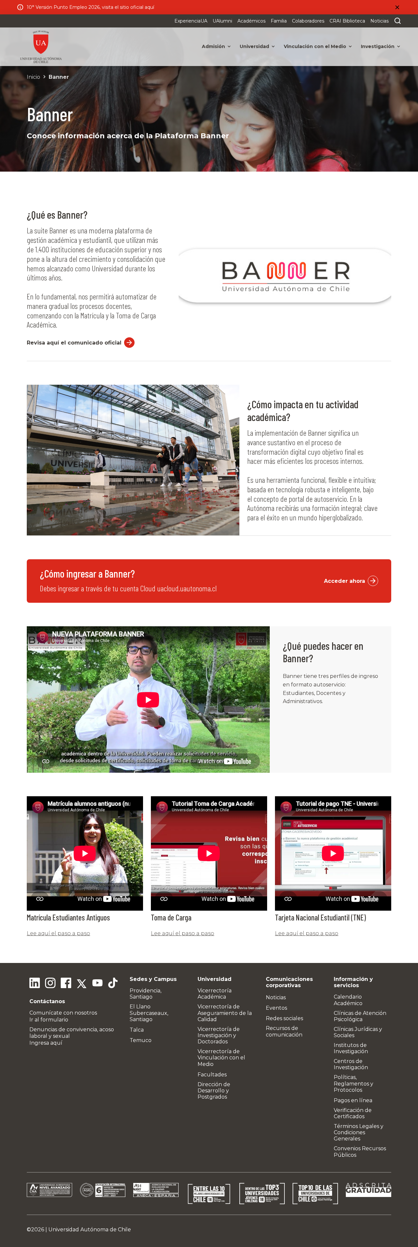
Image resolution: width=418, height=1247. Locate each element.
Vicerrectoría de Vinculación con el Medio (221, 1057)
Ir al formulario (48, 1020)
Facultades (212, 1074)
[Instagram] (50, 984)
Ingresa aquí (45, 1043)
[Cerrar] (397, 7)
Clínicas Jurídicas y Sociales (358, 1032)
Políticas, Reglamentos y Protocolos (353, 1083)
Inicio (33, 77)
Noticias (379, 21)
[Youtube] (97, 984)
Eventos (276, 1008)
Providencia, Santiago (145, 993)
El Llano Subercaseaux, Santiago (149, 1012)
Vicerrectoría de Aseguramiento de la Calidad (225, 1012)
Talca (137, 1030)
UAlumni (222, 21)
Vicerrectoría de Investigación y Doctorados (219, 1035)
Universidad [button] (254, 46)
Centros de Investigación (351, 1064)
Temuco (141, 1040)
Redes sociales (284, 1018)
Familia (279, 21)
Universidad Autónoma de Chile (89, 1229)
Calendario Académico (348, 1000)
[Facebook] (66, 984)
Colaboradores (308, 21)
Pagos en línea (353, 1100)
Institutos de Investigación (351, 1048)
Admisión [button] (213, 46)
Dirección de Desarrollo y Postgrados (214, 1090)
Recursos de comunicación (284, 1031)
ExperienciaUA (190, 21)
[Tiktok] (113, 984)
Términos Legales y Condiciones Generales (358, 1132)
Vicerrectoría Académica (215, 993)
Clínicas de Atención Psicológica (360, 1016)
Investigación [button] (377, 46)
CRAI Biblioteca (347, 21)
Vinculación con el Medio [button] (315, 46)
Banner (59, 77)
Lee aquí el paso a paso (58, 933)
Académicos (251, 21)
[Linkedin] (34, 984)
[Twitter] (81, 984)
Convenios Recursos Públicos (360, 1151)
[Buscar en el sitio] (396, 21)
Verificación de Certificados (353, 1113)
